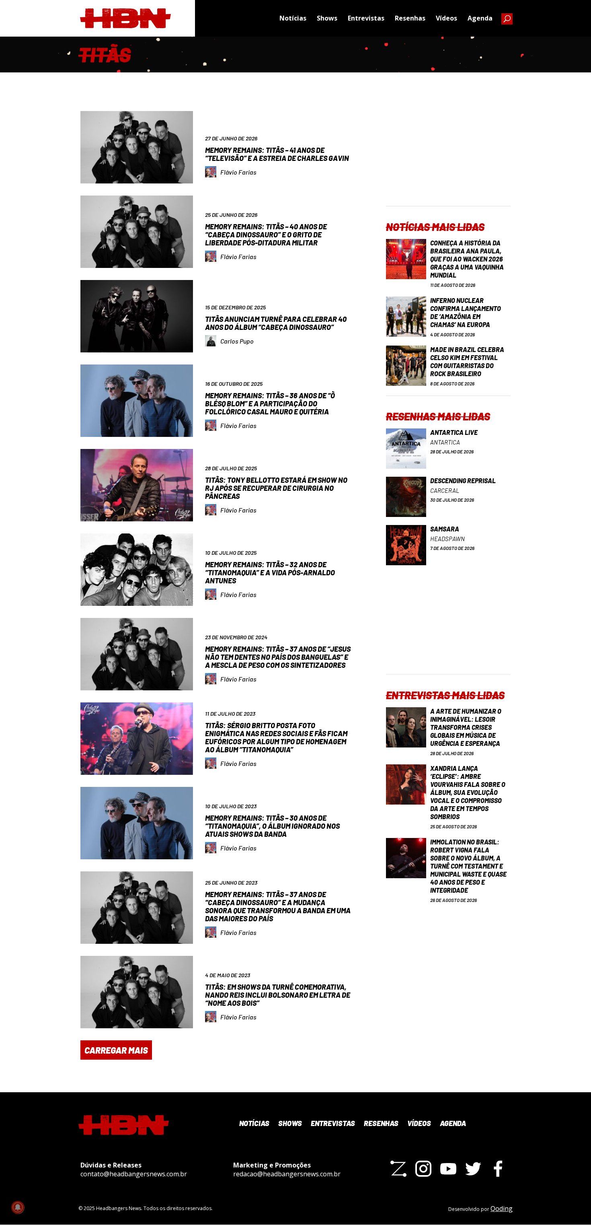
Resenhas (410, 18)
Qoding (501, 1208)
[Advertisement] (448, 155)
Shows (327, 18)
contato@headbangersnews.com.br (133, 1173)
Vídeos (446, 18)
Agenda (480, 18)
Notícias (292, 18)
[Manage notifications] (17, 1207)
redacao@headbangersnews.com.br (287, 1173)
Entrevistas (366, 18)
